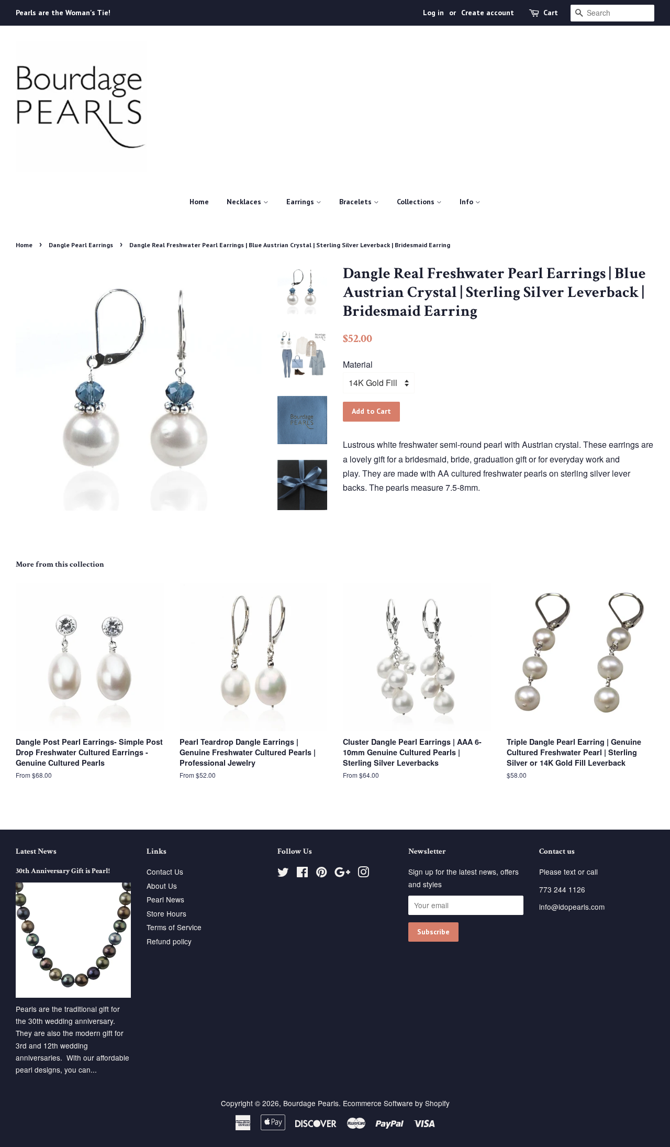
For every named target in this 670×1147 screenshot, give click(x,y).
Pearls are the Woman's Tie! (63, 12)
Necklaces (245, 201)
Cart (550, 12)
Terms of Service (174, 927)
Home (199, 201)
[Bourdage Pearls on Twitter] (283, 873)
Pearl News (165, 899)
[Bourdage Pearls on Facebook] (302, 873)
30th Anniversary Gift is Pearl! (63, 871)
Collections (417, 201)
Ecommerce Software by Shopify (396, 1103)
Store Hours (166, 913)
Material (358, 364)
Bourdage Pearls (311, 1103)
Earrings (301, 201)
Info (467, 201)
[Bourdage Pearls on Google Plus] (342, 873)
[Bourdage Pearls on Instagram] (363, 873)
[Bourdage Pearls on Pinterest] (321, 873)
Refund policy (169, 941)
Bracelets (356, 201)
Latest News (36, 851)
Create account (487, 12)
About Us (162, 885)
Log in (433, 12)
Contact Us (165, 871)
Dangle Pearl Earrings (81, 245)
